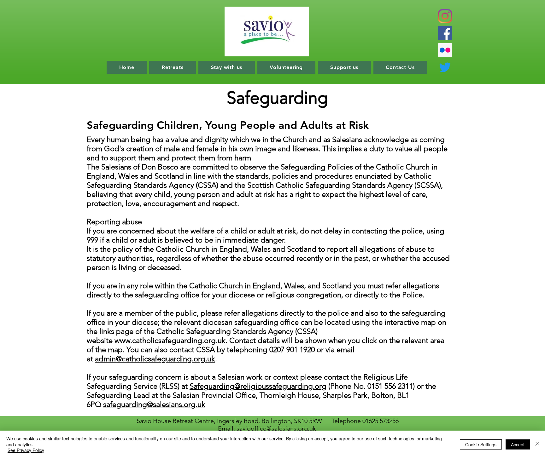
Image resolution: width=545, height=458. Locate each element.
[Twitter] (445, 67)
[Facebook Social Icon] (445, 33)
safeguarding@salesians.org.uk (154, 404)
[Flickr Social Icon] (445, 50)
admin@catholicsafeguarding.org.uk (155, 358)
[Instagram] (445, 16)
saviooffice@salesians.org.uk (276, 428)
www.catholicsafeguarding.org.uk (170, 340)
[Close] (537, 444)
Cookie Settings (480, 444)
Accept (517, 444)
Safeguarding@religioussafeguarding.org (258, 386)
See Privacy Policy (26, 450)
